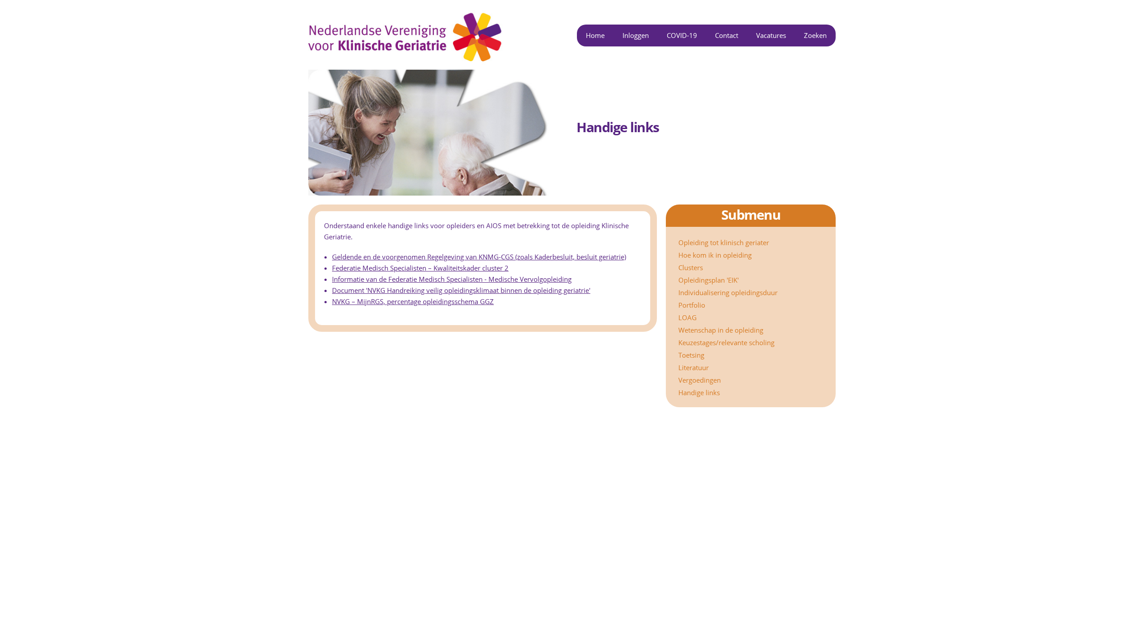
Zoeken (815, 35)
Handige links (699, 392)
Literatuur (693, 367)
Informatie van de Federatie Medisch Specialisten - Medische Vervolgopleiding (452, 279)
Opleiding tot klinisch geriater (723, 242)
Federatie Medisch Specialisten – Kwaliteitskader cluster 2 (420, 267)
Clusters (690, 267)
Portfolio (691, 305)
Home (595, 35)
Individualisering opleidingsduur (728, 292)
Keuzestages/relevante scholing (726, 342)
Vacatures (771, 35)
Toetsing (691, 355)
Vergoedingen (699, 380)
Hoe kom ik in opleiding (715, 255)
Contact (726, 35)
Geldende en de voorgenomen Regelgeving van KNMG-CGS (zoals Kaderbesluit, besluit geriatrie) (479, 256)
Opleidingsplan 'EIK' (708, 280)
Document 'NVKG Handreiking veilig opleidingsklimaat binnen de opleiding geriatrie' (461, 290)
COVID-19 (682, 35)
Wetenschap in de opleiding (720, 330)
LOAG (687, 317)
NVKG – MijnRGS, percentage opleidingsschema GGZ (413, 301)
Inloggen (635, 35)
